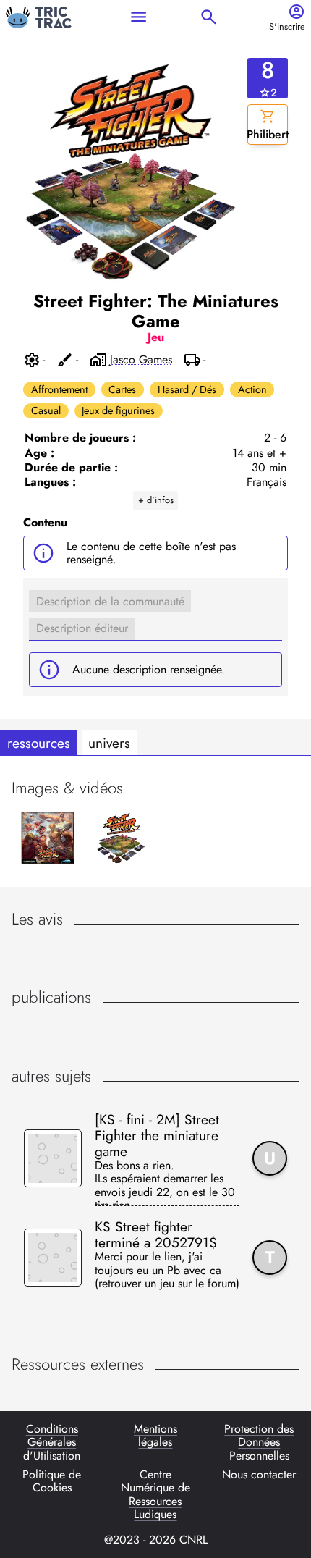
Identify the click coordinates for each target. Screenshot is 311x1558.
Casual (46, 410)
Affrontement (59, 389)
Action (252, 389)
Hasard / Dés (187, 389)
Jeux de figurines (118, 410)
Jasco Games (141, 359)
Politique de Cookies (51, 1482)
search (208, 17)
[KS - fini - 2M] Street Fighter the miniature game (157, 1135)
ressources (38, 743)
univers (109, 743)
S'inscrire (287, 27)
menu (138, 17)
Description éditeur (82, 628)
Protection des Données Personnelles (259, 1442)
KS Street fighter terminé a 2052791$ (156, 1234)
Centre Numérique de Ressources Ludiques (155, 1495)
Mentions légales (155, 1436)
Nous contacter (259, 1475)
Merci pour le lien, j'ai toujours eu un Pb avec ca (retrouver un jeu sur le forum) (167, 1271)
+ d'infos (156, 500)
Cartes (122, 389)
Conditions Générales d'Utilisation (51, 1442)
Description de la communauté (110, 601)
